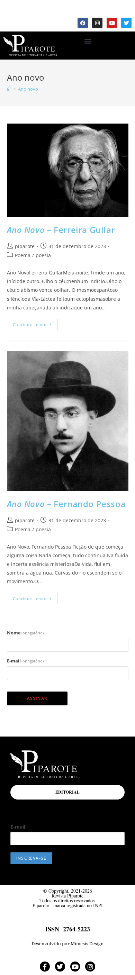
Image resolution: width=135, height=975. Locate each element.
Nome (25, 633)
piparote (25, 246)
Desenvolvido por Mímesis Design (68, 943)
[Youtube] (112, 23)
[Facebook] (83, 23)
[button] (87, 40)
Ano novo (28, 89)
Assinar (37, 698)
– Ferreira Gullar (61, 229)
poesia (43, 255)
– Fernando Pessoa (66, 503)
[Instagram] (97, 23)
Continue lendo (35, 323)
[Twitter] (126, 23)
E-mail (25, 661)
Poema (22, 255)
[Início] (9, 89)
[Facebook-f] (45, 967)
